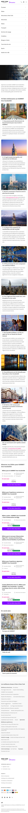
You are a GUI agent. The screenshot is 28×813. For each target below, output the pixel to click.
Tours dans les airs (6, 44)
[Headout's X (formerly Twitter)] (12, 797)
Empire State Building (18, 689)
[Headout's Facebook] (9, 797)
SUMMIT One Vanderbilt (7, 692)
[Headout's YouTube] (7, 797)
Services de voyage (6, 32)
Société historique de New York (8, 717)
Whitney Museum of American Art (9, 713)
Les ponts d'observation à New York (9, 735)
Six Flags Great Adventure (16, 706)
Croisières (3, 36)
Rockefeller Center (17, 703)
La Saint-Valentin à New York (8, 744)
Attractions (4, 19)
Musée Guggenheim (6, 703)
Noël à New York (5, 739)
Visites (2, 24)
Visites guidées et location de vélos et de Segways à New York (13, 729)
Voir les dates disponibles (14, 484)
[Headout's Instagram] (4, 797)
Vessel (16, 719)
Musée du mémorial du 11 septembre (10, 694)
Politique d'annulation (6, 783)
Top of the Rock (5, 706)
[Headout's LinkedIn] (2, 797)
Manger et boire (5, 40)
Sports (2, 48)
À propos (3, 7)
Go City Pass (14, 749)
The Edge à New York (6, 689)
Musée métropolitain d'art (17, 710)
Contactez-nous (6, 769)
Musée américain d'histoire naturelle (10, 708)
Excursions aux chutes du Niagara (9, 701)
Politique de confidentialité (7, 778)
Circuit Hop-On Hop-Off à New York (9, 724)
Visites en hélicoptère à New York (9, 726)
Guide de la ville (5, 52)
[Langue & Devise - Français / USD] (23, 2)
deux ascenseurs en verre (12, 197)
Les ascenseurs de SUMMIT (14, 448)
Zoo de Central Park (6, 715)
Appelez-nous (6, 766)
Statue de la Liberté (5, 699)
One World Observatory (19, 696)
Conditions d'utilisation (6, 780)
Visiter (2, 11)
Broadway (15, 687)
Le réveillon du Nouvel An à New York (10, 742)
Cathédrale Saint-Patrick (7, 719)
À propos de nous (5, 751)
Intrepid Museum (5, 710)
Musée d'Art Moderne (6, 696)
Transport (3, 28)
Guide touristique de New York (17, 737)
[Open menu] (26, 2)
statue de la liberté (5, 732)
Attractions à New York (7, 15)
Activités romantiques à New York (9, 746)
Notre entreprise (5, 776)
